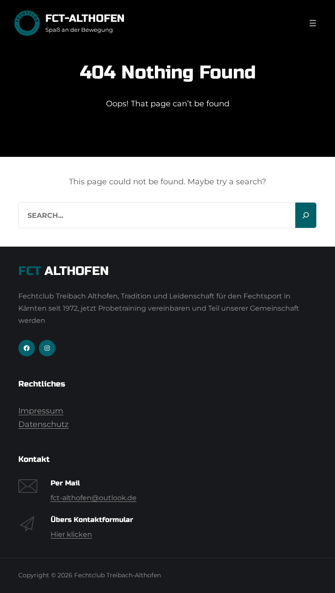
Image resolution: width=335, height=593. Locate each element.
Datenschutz (43, 424)
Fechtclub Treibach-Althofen (117, 575)
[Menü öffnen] (313, 23)
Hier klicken (71, 534)
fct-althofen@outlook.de (94, 498)
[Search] (306, 215)
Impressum (40, 411)
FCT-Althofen (85, 18)
